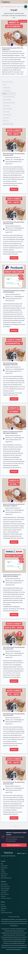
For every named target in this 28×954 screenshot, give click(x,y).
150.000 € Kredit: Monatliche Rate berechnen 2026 (14, 228)
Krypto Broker (4, 867)
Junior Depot (4, 892)
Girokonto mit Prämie (6, 898)
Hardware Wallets (7, 99)
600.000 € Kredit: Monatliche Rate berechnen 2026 (14, 720)
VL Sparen (3, 871)
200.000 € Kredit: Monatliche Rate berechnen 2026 (14, 788)
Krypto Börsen (4, 884)
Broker (4, 84)
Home (2, 6)
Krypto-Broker (6, 105)
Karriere (3, 910)
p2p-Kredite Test (7, 114)
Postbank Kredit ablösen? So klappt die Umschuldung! (14, 298)
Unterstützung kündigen (6, 912)
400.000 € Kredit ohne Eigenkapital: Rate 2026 (14, 369)
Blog (2, 863)
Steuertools (6, 120)
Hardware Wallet (5, 890)
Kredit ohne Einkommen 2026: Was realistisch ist (14, 48)
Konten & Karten (7, 90)
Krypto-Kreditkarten (8, 108)
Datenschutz (4, 908)
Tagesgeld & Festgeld (8, 123)
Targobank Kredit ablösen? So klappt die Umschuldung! (14, 583)
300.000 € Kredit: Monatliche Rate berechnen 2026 (14, 652)
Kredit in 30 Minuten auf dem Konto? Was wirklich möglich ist (14, 511)
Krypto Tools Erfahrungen (9, 102)
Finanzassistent (6, 87)
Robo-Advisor (6, 117)
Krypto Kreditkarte (5, 888)
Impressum (3, 906)
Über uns (3, 904)
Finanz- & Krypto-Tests (10, 6)
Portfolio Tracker (5, 894)
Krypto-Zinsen (6, 111)
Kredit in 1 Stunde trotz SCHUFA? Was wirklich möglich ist (14, 440)
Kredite (2, 869)
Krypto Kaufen (4, 865)
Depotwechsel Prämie (6, 877)
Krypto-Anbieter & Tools (8, 96)
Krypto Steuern (4, 873)
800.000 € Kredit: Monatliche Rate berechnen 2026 (14, 159)
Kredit (18, 6)
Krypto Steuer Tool (5, 886)
